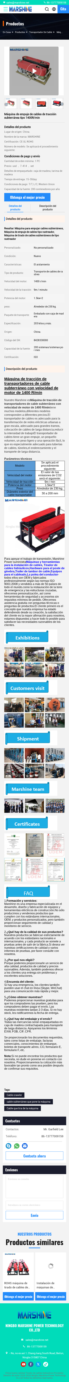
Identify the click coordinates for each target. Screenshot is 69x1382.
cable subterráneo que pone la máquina (28, 1101)
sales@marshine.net (17, 2)
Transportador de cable (40, 32)
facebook (30, 1364)
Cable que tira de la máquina (22, 1108)
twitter (38, 1364)
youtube (23, 1364)
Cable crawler (14, 1095)
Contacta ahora (34, 1156)
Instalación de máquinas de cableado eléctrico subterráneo (15, 1286)
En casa (7, 32)
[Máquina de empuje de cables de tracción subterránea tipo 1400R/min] (34, 70)
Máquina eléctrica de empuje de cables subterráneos (50, 1286)
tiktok (45, 1364)
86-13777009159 (56, 2)
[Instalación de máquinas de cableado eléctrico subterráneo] (18, 1266)
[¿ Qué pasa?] (8, 1146)
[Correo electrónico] (24, 1146)
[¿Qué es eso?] (16, 1146)
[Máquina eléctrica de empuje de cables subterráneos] (50, 1266)
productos (20, 32)
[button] (62, 104)
